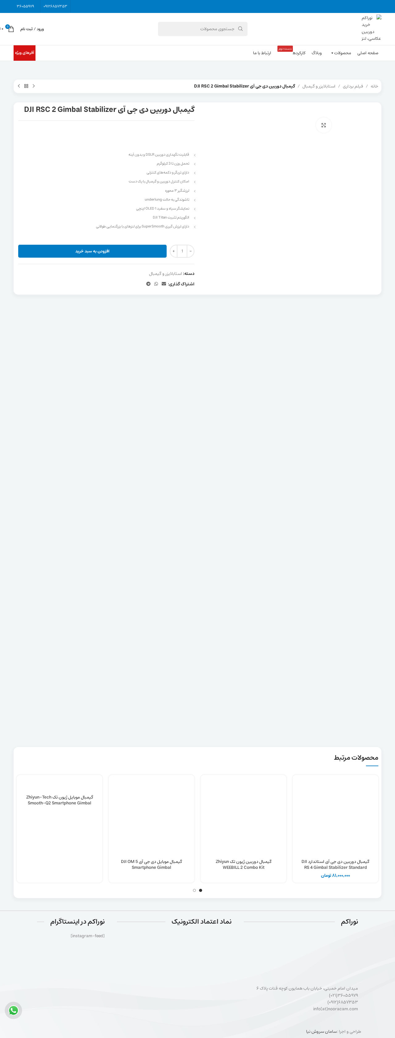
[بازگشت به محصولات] (26, 86)
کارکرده (292, 51)
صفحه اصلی (367, 53)
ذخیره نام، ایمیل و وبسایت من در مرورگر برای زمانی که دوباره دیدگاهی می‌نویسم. (302, 492)
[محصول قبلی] (33, 86)
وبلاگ (317, 53)
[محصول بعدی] (19, 86)
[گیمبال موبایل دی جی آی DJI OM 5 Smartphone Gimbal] (151, 817)
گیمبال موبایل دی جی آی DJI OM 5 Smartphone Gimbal (151, 865)
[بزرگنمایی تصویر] (323, 125)
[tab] (197, 309)
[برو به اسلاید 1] (200, 890)
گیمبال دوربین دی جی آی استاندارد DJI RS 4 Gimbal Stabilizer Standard (335, 865)
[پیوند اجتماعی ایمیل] (164, 284)
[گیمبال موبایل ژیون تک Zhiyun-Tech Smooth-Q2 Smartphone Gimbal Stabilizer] (59, 785)
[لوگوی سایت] (371, 29)
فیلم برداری (353, 86)
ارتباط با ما (262, 53)
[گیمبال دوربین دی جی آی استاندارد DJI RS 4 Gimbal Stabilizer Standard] (335, 817)
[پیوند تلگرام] (148, 284)
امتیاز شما (369, 384)
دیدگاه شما (366, 394)
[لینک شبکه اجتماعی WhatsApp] (156, 284)
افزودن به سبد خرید (92, 251)
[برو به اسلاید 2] (194, 890)
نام (373, 466)
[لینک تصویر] (174, 953)
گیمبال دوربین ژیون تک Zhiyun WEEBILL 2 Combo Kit (244, 865)
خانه (374, 86)
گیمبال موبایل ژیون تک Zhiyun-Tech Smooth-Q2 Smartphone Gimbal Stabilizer (59, 803)
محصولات (342, 53)
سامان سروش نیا (321, 1031)
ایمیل (187, 466)
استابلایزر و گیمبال (318, 86)
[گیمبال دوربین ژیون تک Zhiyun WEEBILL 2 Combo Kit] (243, 817)
